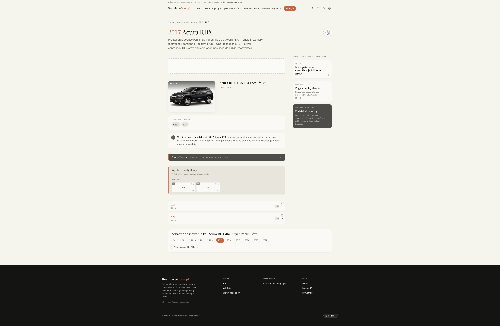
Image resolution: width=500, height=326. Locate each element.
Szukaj (288, 8)
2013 (256, 240)
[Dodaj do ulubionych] (264, 83)
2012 (265, 240)
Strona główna (175, 22)
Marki (199, 8)
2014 (247, 240)
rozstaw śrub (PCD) (208, 43)
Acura (194, 22)
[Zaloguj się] (312, 8)
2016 (229, 240)
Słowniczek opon (231, 292)
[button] (226, 157)
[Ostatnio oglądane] (318, 8)
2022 (175, 240)
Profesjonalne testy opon (275, 283)
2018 (211, 240)
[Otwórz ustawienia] (329, 8)
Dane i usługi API (270, 8)
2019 (202, 240)
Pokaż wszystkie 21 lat (184, 247)
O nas (305, 283)
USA (185, 124)
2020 (193, 240)
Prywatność (308, 292)
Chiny (176, 124)
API (224, 283)
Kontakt (306, 288)
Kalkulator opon (252, 8)
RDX (201, 22)
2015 (238, 240)
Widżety (227, 288)
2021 (184, 240)
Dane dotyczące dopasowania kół (222, 8)
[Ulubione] (323, 8)
